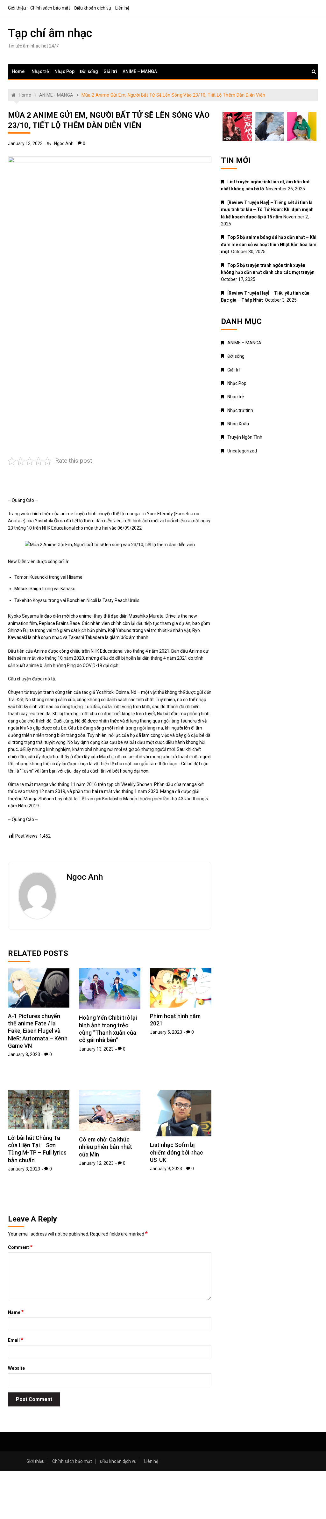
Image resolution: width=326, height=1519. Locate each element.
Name (16, 1312)
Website (16, 1368)
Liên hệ (122, 8)
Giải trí (110, 71)
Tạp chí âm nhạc (50, 33)
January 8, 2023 (24, 1054)
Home (18, 71)
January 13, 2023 (25, 143)
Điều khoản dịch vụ (92, 8)
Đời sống (89, 71)
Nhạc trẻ (40, 71)
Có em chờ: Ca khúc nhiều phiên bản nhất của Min (105, 1147)
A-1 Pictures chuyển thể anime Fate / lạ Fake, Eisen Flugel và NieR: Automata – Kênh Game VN (37, 1031)
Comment (20, 1247)
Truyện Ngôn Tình (244, 437)
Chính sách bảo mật (50, 8)
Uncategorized (242, 450)
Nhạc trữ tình (240, 410)
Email (15, 1340)
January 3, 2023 (24, 1168)
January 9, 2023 (166, 1168)
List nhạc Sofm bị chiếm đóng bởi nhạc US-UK (176, 1152)
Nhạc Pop (64, 71)
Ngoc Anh (64, 143)
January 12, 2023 (96, 1163)
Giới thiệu (17, 8)
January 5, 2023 (166, 1032)
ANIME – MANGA (140, 71)
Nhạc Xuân (238, 423)
